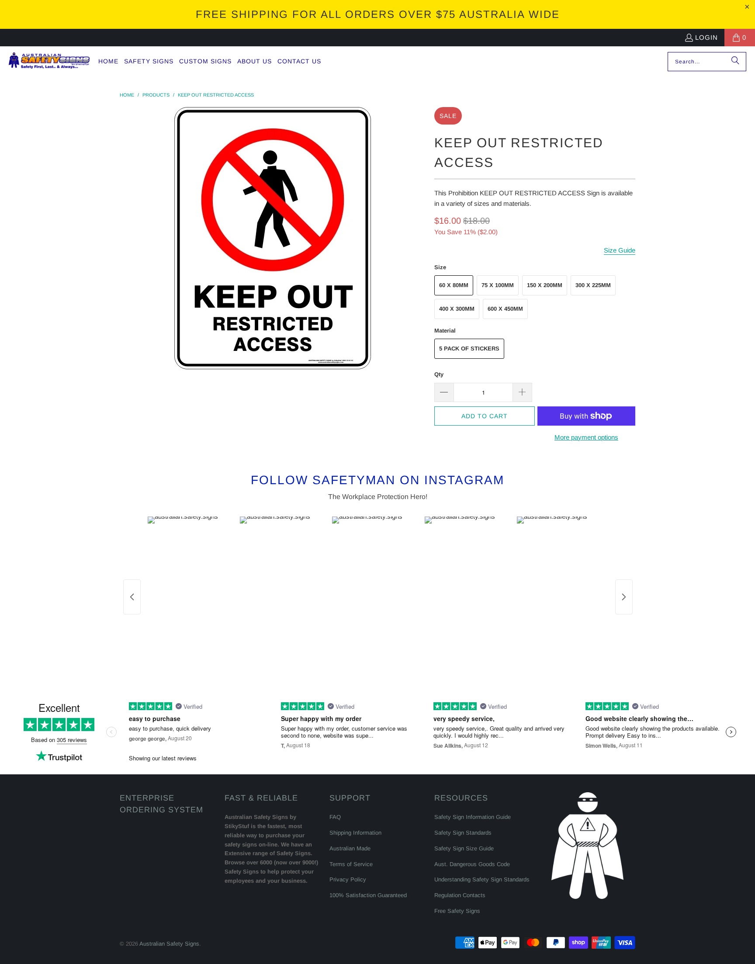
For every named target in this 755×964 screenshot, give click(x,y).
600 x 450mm (505, 308)
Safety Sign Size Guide (464, 848)
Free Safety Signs (457, 911)
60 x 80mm (453, 285)
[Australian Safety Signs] (49, 61)
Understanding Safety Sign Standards (482, 879)
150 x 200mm (544, 285)
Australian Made (350, 848)
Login (706, 37)
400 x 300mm (456, 308)
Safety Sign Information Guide (472, 817)
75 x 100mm (497, 285)
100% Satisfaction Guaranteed (368, 895)
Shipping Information (355, 832)
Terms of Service (351, 864)
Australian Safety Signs (169, 943)
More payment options (586, 437)
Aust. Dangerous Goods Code (472, 864)
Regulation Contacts (459, 895)
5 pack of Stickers (469, 348)
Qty (438, 374)
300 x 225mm (593, 285)
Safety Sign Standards (463, 832)
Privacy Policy (347, 879)
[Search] (735, 61)
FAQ (335, 817)
